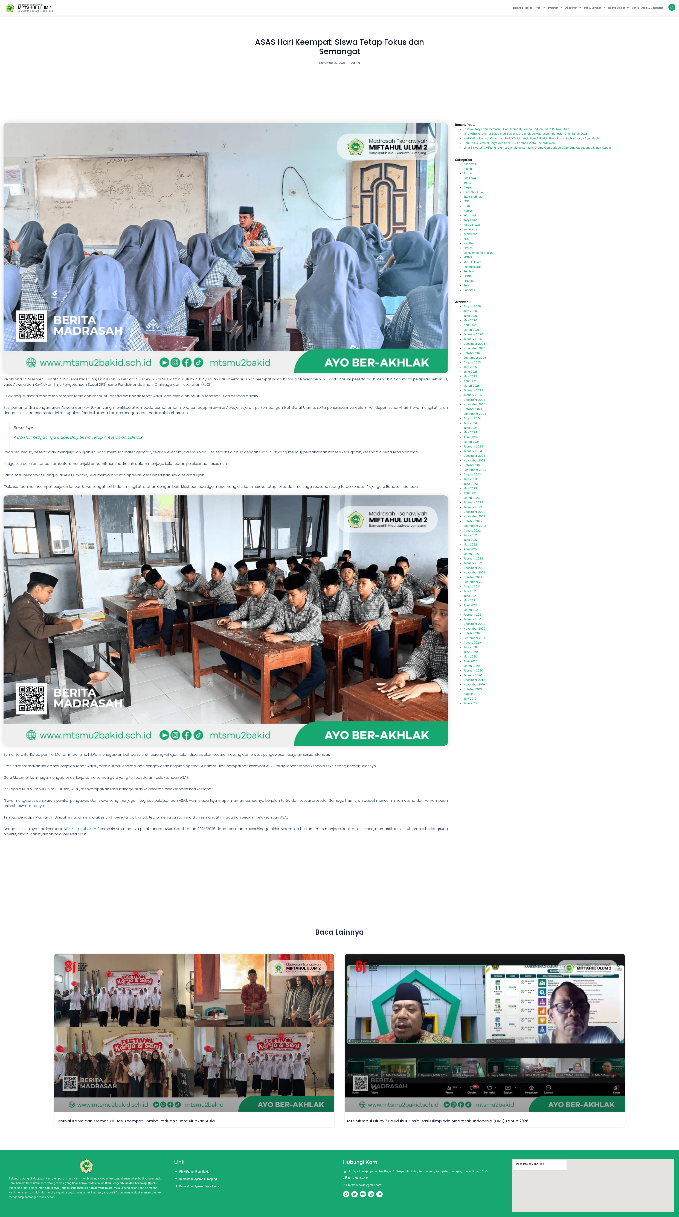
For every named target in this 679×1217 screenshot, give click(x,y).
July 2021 (469, 591)
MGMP (467, 257)
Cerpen (468, 187)
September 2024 (474, 413)
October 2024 (472, 409)
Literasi (468, 248)
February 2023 (473, 502)
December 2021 (474, 568)
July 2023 (470, 479)
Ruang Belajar (616, 7)
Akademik (571, 7)
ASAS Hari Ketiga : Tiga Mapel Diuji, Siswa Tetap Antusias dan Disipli (77, 437)
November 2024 (474, 404)
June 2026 (470, 315)
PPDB (467, 276)
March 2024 (471, 441)
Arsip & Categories (652, 7)
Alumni (467, 168)
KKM (466, 238)
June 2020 (470, 652)
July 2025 (470, 367)
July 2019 (469, 698)
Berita (528, 7)
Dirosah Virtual (473, 192)
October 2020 (472, 633)
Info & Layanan (592, 7)
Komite (468, 243)
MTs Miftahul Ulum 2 (81, 828)
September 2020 (474, 638)
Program (553, 7)
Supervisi (469, 290)
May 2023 (470, 488)
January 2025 (472, 395)
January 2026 (472, 339)
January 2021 (472, 619)
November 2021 (474, 572)
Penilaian (469, 271)
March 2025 (471, 385)
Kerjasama (470, 229)
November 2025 (474, 348)
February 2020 (473, 670)
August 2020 (472, 642)
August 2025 (472, 362)
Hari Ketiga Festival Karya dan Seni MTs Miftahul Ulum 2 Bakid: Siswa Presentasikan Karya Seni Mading (532, 138)
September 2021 (474, 582)
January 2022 (472, 563)
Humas (468, 210)
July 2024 (470, 423)
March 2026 (471, 329)
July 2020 (470, 647)
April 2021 (470, 605)
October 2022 (472, 521)
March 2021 (471, 610)
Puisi (466, 285)
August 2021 (471, 586)
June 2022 (470, 539)
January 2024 (472, 451)
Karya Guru (470, 220)
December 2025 (474, 343)
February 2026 (473, 334)
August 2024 (472, 418)
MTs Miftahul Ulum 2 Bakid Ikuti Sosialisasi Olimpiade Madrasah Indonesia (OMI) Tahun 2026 (525, 133)
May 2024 (470, 432)
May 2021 (470, 600)
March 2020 (471, 666)
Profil (538, 7)
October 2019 (472, 689)
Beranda (518, 7)
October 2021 (472, 577)
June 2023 (470, 484)
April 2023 (470, 493)
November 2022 (474, 516)
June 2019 (470, 703)
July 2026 (470, 311)
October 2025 (472, 353)
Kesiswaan (470, 234)
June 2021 (470, 596)
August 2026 (472, 306)
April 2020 (470, 661)
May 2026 (470, 320)
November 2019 (474, 684)
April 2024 (470, 437)
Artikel (467, 173)
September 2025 (474, 357)
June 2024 (470, 427)
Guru (466, 206)
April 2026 (470, 325)
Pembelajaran (472, 266)
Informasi (469, 215)
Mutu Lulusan (472, 262)
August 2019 (471, 694)
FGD (466, 201)
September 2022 (474, 525)
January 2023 (472, 507)
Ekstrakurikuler (473, 196)
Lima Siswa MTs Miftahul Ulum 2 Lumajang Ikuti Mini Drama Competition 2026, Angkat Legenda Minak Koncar (537, 147)
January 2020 (472, 675)
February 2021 (473, 614)
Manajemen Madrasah (478, 252)
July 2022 (470, 535)
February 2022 (473, 558)
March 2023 (471, 498)
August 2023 (472, 474)
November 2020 (474, 628)
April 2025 (470, 381)
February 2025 (473, 390)
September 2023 (474, 470)
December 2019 (474, 680)
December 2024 (474, 399)
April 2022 (470, 549)
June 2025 (470, 371)
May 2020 (470, 656)
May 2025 (470, 376)
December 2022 (474, 511)
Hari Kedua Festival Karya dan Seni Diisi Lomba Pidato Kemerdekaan (509, 143)
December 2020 (474, 623)
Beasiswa (469, 178)
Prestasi (468, 280)
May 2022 (470, 544)
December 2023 (474, 455)
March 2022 (471, 554)
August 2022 (472, 530)
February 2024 (473, 446)
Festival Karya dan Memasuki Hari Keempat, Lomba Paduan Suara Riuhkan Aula (516, 129)
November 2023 (474, 460)
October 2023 (472, 465)
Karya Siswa (471, 224)
